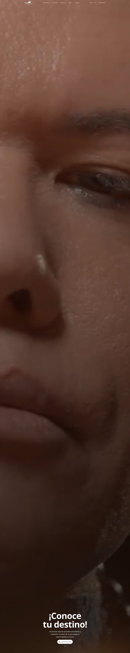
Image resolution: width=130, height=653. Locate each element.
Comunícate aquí (66, 642)
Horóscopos (46, 2)
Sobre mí (55, 2)
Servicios (63, 2)
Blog (70, 2)
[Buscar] (95, 2)
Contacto (77, 2)
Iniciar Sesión (102, 2)
